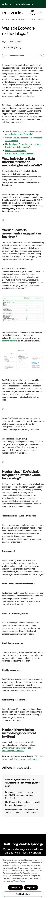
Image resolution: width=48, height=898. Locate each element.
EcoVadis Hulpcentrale (13, 19)
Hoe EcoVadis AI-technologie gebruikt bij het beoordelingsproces (22, 803)
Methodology (15, 41)
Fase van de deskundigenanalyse (39, 19)
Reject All (31, 887)
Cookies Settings (23, 894)
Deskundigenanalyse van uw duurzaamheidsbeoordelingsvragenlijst (22, 782)
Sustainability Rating (12, 47)
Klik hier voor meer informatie (26, 759)
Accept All (15, 887)
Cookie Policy (19, 881)
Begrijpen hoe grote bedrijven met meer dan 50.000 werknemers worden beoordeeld (22, 795)
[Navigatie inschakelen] (41, 12)
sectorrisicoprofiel (9, 341)
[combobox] (22, 56)
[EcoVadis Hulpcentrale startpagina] (12, 12)
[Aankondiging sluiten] (41, 4)
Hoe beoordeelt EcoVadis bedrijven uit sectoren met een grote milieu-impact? (22, 810)
